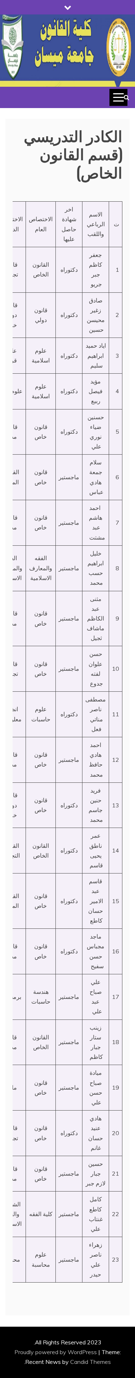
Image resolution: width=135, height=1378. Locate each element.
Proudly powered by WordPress (56, 1352)
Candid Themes (90, 1361)
